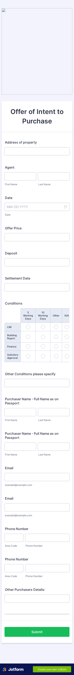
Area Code (11, 545)
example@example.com (18, 484)
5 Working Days (28, 315)
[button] (65, 207)
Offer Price (13, 228)
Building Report (12, 337)
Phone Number (16, 529)
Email (9, 468)
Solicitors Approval (12, 356)
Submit (37, 632)
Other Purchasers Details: (25, 590)
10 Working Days (43, 315)
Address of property (21, 142)
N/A (67, 315)
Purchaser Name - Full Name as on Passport (32, 401)
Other (56, 315)
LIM (9, 327)
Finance (11, 346)
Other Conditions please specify (30, 374)
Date (7, 214)
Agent (9, 167)
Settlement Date (17, 278)
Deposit (11, 253)
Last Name (44, 184)
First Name (11, 184)
